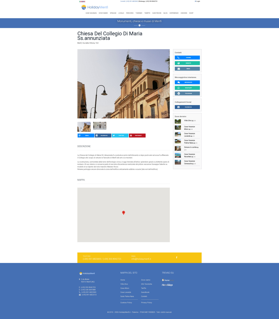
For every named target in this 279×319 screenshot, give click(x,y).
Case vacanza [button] (91, 13)
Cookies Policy (126, 303)
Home (122, 280)
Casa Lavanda (125, 292)
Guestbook (156, 13)
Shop (191, 13)
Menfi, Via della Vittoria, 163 (87, 43)
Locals (121, 13)
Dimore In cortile (190, 147)
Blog (166, 13)
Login (198, 1)
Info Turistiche (146, 284)
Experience (174, 13)
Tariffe (147, 13)
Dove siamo (103, 13)
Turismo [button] (139, 13)
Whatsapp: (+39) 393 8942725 (148, 1)
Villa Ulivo (188, 120)
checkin (184, 13)
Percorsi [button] (129, 13)
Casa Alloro (124, 288)
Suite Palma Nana (127, 296)
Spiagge (113, 13)
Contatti (144, 296)
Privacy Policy (146, 303)
